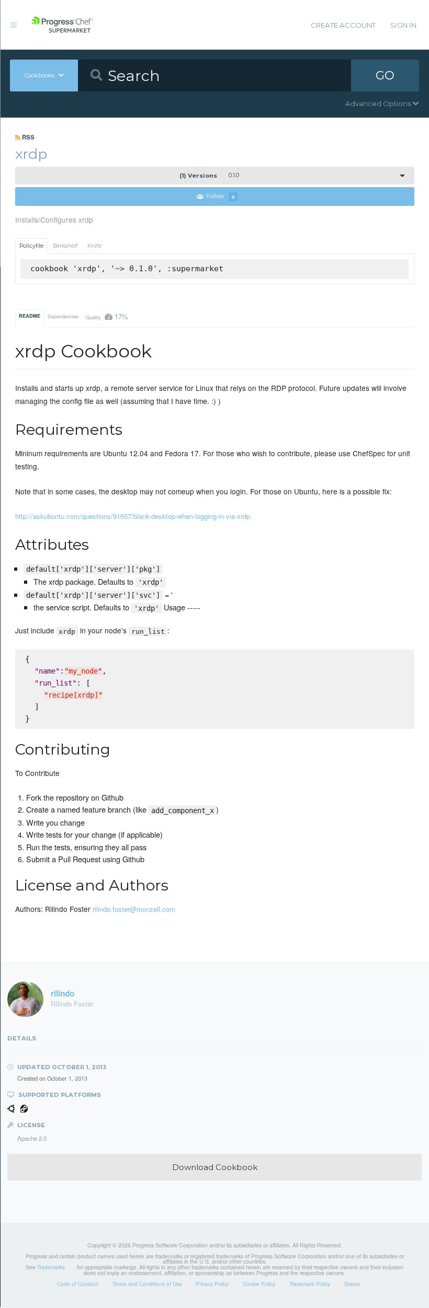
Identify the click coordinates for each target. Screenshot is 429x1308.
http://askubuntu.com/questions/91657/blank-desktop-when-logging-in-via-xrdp (132, 516)
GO (385, 75)
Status (352, 1284)
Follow (220, 196)
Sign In (403, 25)
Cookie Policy (259, 1284)
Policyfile (31, 245)
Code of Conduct (77, 1284)
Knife (94, 245)
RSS (27, 137)
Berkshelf (65, 245)
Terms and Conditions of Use (147, 1284)
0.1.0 (209, 175)
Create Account (343, 25)
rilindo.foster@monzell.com (134, 909)
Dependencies (63, 316)
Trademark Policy (309, 1284)
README (29, 315)
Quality (107, 316)
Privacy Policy (212, 1284)
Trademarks (51, 1267)
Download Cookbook (214, 1167)
